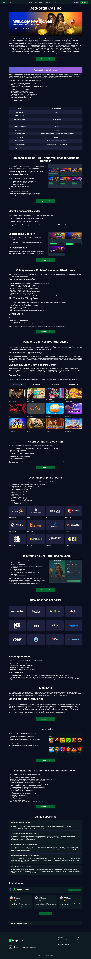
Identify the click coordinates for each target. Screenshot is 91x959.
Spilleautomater (73, 384)
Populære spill (16, 384)
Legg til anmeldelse (74, 890)
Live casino (35, 384)
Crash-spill (54, 384)
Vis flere (45, 913)
